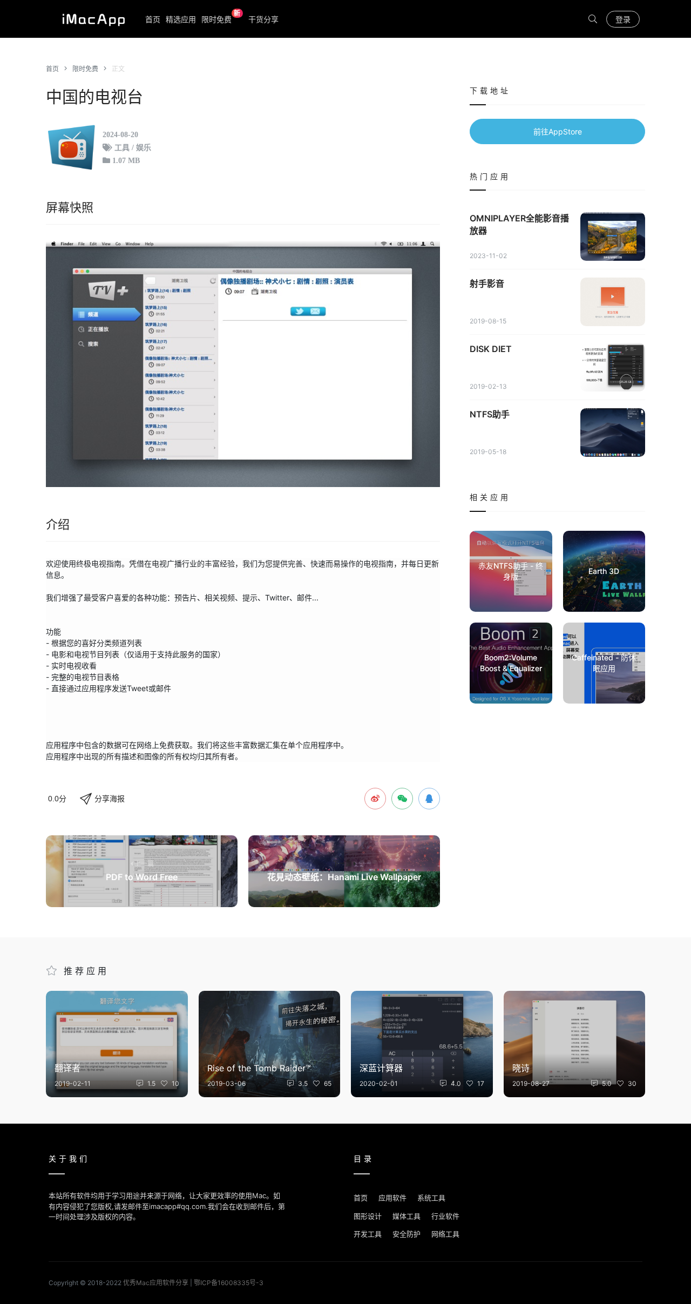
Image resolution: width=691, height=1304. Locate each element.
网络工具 (445, 1233)
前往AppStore (557, 131)
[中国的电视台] (243, 364)
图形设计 (368, 1216)
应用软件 (392, 1197)
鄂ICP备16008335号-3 (228, 1283)
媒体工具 (406, 1216)
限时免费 (221, 18)
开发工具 (368, 1233)
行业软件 (445, 1216)
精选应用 (181, 19)
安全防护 (406, 1233)
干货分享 (263, 19)
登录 (623, 19)
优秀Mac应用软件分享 (91, 19)
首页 (152, 19)
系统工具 (431, 1197)
